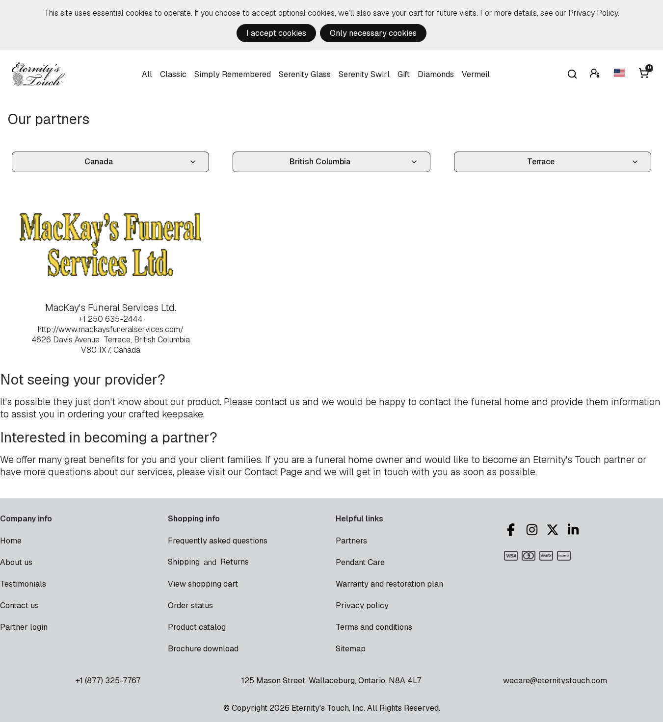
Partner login (24, 627)
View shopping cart (203, 584)
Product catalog (197, 627)
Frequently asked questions (217, 541)
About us (16, 562)
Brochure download (203, 649)
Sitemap (351, 649)
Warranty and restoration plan (389, 584)
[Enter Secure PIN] (595, 74)
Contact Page (273, 472)
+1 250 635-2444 (110, 319)
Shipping (184, 562)
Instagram (533, 530)
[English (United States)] (620, 74)
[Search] (572, 74)
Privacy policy (362, 605)
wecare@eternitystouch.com (555, 680)
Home (11, 541)
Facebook (512, 530)
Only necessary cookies (373, 33)
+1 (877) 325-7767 (108, 680)
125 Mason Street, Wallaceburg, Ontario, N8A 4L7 (331, 680)
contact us (277, 402)
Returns (234, 562)
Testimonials (23, 584)
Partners (351, 541)
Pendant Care (360, 562)
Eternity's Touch (38, 74)
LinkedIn (574, 530)
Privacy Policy (593, 13)
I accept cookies (276, 33)
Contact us (19, 605)
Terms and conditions (374, 627)
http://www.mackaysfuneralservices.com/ (111, 329)
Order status (190, 605)
